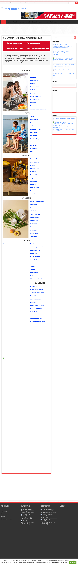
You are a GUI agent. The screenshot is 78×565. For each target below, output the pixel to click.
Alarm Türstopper (35, 260)
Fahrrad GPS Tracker (36, 129)
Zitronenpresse (34, 74)
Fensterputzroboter (35, 96)
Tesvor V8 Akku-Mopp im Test (62, 70)
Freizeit (11, 2)
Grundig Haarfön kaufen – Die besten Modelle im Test (47, 516)
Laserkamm (33, 204)
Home (2, 2)
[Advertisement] (39, 29)
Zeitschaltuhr (34, 175)
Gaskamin (33, 184)
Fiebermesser (34, 223)
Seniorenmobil (34, 236)
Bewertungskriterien (6, 519)
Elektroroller (34, 132)
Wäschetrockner (34, 86)
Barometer (33, 191)
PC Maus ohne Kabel (36, 279)
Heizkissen (33, 227)
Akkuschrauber (34, 168)
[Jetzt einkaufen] (14, 8)
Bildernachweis (5, 514)
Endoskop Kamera (35, 159)
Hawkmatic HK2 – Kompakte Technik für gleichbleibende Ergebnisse (63, 65)
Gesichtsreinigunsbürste (37, 201)
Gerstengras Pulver (35, 214)
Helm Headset (34, 263)
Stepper (32, 123)
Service (35, 2)
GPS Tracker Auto (35, 256)
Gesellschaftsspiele (35, 138)
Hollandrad (33, 148)
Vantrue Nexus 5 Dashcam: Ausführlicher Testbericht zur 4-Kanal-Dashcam (63, 53)
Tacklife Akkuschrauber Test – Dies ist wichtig (27, 522)
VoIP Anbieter (34, 315)
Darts (31, 142)
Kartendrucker (34, 272)
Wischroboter (34, 80)
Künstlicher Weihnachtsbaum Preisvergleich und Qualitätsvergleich (26, 516)
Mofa (31, 151)
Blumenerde (33, 171)
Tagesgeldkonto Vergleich (37, 292)
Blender (32, 93)
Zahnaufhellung (34, 217)
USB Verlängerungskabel (37, 247)
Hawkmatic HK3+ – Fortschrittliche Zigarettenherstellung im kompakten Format (63, 59)
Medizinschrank (34, 233)
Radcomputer (34, 119)
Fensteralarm (34, 253)
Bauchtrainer (34, 145)
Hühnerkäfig (33, 194)
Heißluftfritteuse (35, 90)
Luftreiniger (33, 102)
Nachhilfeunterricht (35, 299)
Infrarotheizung (34, 99)
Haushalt (7, 2)
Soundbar (33, 269)
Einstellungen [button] (63, 562)
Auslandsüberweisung (36, 318)
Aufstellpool (33, 181)
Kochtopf (32, 83)
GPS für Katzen (34, 211)
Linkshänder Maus (35, 250)
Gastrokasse (33, 275)
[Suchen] (76, 3)
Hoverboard (33, 135)
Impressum (4, 509)
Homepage (33, 302)
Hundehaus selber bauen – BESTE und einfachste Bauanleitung (48, 511)
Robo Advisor (34, 296)
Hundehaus (33, 207)
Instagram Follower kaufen (37, 321)
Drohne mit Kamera (35, 126)
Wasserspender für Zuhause (38, 109)
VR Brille (32, 266)
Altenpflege (33, 286)
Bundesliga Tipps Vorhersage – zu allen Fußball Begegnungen (28, 511)
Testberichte (42, 2)
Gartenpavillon (34, 187)
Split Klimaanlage (35, 162)
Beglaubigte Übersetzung (37, 305)
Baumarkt (17, 2)
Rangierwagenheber (35, 178)
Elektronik (27, 2)
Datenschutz (4, 511)
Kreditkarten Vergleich (36, 289)
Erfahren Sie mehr (54, 562)
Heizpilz (32, 165)
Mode (32, 2)
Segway (32, 116)
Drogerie (22, 2)
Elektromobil (34, 220)
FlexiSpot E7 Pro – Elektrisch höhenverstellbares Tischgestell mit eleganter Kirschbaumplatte (62, 46)
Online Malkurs (34, 312)
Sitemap (3, 516)
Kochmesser (33, 77)
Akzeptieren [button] (73, 562)
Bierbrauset (33, 230)
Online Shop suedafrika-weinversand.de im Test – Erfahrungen (63, 122)
